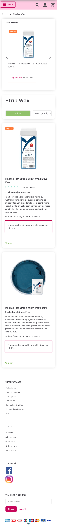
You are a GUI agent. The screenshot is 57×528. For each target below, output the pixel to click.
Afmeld (22, 509)
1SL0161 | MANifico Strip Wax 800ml (26, 307)
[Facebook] (8, 470)
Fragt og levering (12, 392)
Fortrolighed (10, 388)
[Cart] (52, 5)
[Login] (45, 5)
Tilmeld (11, 509)
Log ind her (16, 77)
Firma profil (10, 396)
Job (7, 413)
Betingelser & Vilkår (14, 405)
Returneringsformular (14, 409)
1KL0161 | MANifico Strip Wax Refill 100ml (27, 65)
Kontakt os (10, 400)
